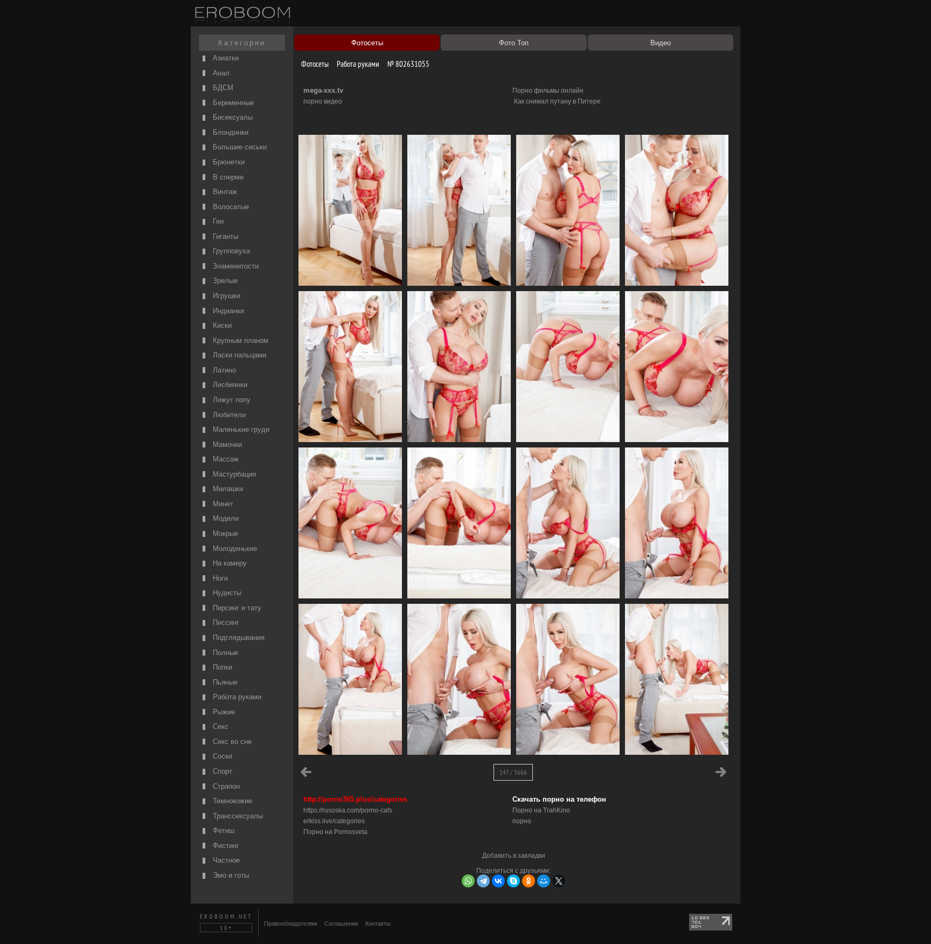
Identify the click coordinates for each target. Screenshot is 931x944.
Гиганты (224, 236)
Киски (221, 325)
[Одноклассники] (528, 880)
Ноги (219, 578)
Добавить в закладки (513, 855)
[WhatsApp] (468, 880)
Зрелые (224, 281)
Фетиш (222, 830)
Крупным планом (239, 340)
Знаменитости (235, 266)
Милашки (227, 489)
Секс (219, 726)
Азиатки (225, 58)
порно (521, 821)
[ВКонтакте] (498, 880)
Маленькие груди (240, 429)
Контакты (378, 923)
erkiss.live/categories (334, 821)
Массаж (225, 459)
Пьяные (224, 682)
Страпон (225, 786)
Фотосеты (314, 64)
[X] (558, 880)
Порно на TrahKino (541, 810)
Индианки (227, 311)
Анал (220, 73)
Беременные (232, 103)
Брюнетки (228, 162)
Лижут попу (231, 400)
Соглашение (341, 923)
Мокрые (224, 533)
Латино (223, 370)
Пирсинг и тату (236, 608)
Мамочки (226, 444)
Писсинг (225, 622)
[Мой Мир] (543, 880)
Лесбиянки (229, 385)
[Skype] (513, 880)
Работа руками (236, 697)
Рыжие (223, 712)
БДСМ (222, 88)
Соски (221, 756)
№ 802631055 (407, 64)
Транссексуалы (237, 816)
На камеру (229, 563)
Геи (217, 221)
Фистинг (225, 846)
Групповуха (230, 251)
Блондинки (229, 132)
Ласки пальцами (238, 355)
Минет (222, 504)
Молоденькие (234, 549)
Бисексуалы (232, 117)
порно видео (322, 101)
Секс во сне (231, 742)
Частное (225, 860)
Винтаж (224, 192)
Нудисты (226, 593)
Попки (221, 667)
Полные (224, 653)
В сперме (227, 177)
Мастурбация (233, 474)
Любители (228, 415)
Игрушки (225, 296)
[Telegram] (483, 880)
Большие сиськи (239, 147)
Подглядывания (238, 637)
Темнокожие (231, 801)
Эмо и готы (230, 875)
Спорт (221, 771)
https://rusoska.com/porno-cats (347, 810)
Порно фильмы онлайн (547, 90)
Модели (225, 518)
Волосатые (230, 207)
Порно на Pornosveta (335, 832)
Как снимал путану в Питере (557, 101)
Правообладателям (290, 923)
